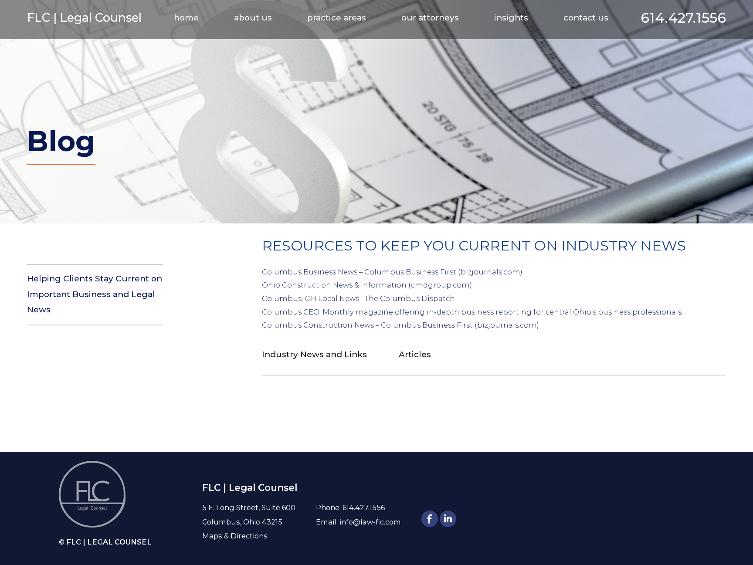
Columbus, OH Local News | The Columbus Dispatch (358, 298)
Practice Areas (336, 18)
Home (186, 18)
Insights (511, 18)
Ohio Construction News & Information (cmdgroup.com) (367, 285)
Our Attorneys (430, 18)
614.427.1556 (683, 17)
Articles (415, 354)
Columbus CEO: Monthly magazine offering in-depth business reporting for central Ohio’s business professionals (472, 312)
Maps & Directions (235, 535)
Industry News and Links (314, 354)
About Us (253, 18)
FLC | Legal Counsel (84, 17)
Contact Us (585, 18)
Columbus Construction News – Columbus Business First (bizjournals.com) (400, 325)
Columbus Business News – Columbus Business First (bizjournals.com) (392, 271)
